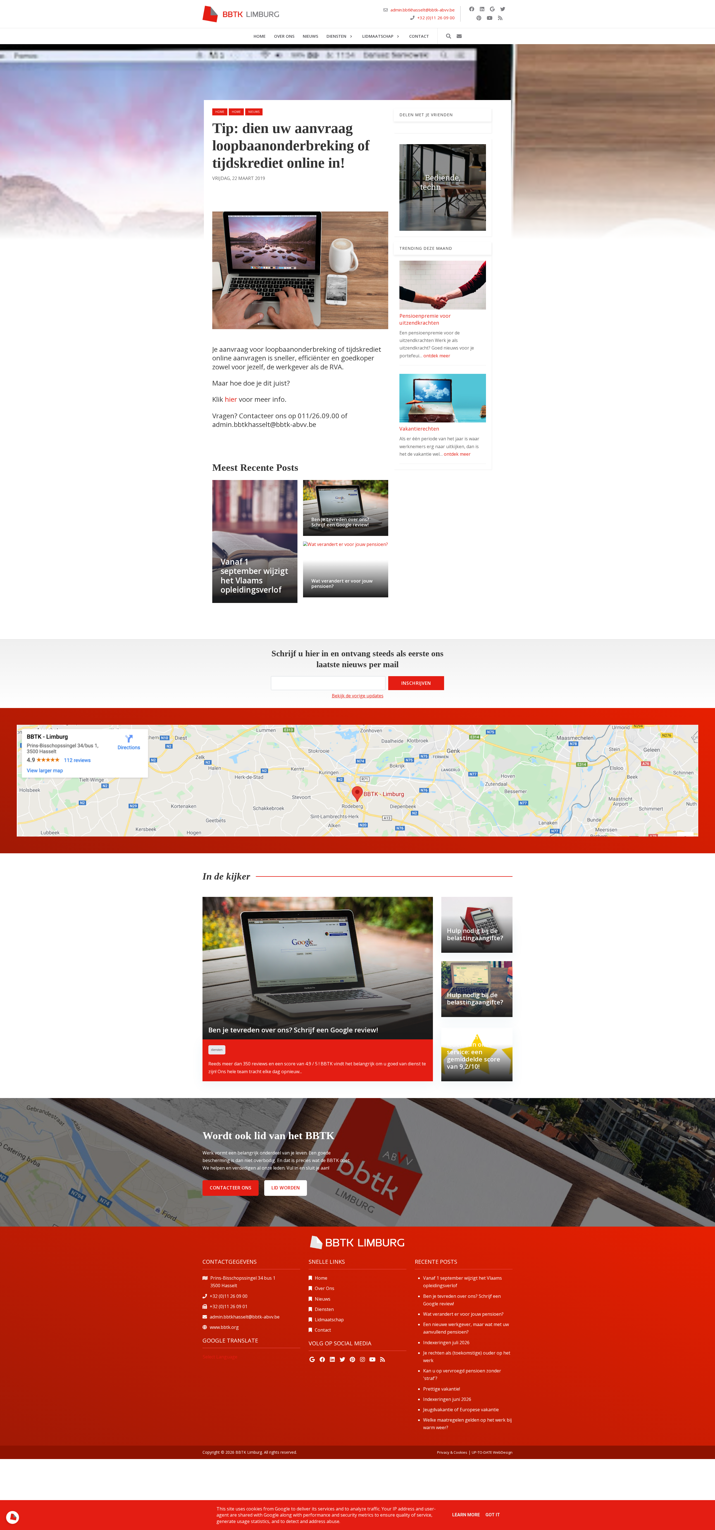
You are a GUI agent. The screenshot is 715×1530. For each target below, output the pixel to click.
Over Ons (324, 1288)
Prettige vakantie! (441, 1389)
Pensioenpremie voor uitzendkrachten (425, 319)
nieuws (253, 112)
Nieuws (322, 1299)
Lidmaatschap (329, 1320)
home (236, 112)
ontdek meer (436, 356)
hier (232, 399)
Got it (492, 1514)
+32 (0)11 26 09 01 (228, 1306)
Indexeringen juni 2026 (447, 1399)
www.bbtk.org (224, 1327)
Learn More (466, 1514)
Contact (323, 1330)
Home (219, 112)
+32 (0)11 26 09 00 (436, 17)
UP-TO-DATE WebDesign (492, 1452)
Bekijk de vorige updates (357, 696)
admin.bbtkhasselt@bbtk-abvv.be (422, 10)
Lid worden (285, 1188)
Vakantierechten (419, 429)
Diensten (324, 1309)
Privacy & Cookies (452, 1452)
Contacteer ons (230, 1188)
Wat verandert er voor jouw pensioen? (463, 1314)
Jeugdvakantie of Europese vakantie (461, 1410)
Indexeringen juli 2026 (446, 1342)
